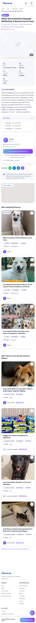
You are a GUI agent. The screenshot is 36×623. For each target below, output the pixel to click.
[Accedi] (26, 3)
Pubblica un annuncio (7, 614)
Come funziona (23, 586)
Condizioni (22, 598)
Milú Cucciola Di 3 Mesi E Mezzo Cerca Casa (17, 238)
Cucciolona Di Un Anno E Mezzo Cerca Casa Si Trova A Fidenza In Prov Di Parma (17, 286)
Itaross (11, 139)
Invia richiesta (28, 620)
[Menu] (31, 3)
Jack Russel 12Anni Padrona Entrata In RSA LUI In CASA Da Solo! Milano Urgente (17, 531)
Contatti (21, 603)
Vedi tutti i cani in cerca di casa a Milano (14, 549)
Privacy (21, 601)
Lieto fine (21, 591)
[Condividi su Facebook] (14, 168)
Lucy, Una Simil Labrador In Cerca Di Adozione (17, 483)
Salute (8, 118)
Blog (20, 593)
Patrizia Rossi (11, 402)
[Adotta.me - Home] (7, 3)
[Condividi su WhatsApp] (10, 168)
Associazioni (4, 591)
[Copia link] (22, 168)
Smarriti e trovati (6, 593)
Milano (21, 9)
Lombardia (14, 9)
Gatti (2, 588)
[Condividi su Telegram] (18, 168)
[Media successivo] (31, 45)
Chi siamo (22, 596)
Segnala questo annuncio (12, 160)
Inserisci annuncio (6, 596)
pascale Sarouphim (12, 449)
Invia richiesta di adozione (18, 151)
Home (3, 9)
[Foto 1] (16, 234)
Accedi (3, 611)
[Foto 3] (19, 234)
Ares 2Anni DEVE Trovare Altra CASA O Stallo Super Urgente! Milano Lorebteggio (17, 390)
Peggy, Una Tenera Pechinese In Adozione (15, 436)
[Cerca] (32, 612)
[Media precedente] (4, 45)
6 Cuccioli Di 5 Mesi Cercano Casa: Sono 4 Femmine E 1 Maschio (16, 332)
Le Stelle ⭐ (22, 588)
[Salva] (32, 213)
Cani (8, 9)
